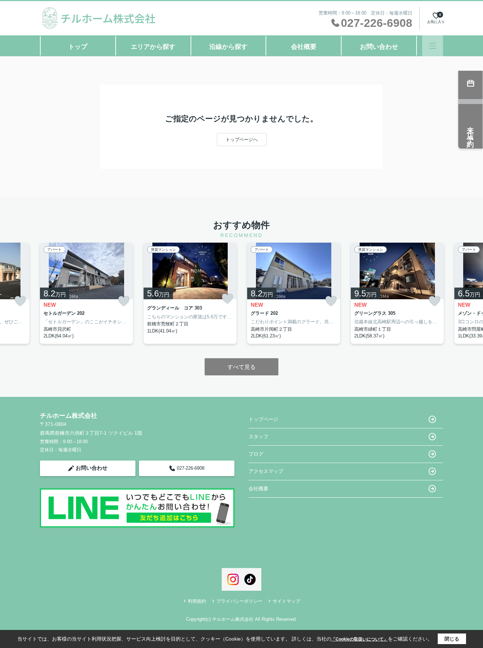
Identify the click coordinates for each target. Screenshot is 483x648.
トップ (77, 46)
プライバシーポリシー (239, 601)
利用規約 (197, 601)
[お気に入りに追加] (20, 301)
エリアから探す (153, 46)
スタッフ (258, 436)
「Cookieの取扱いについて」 (359, 639)
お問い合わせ (379, 46)
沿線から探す (228, 46)
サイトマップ (286, 601)
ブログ (256, 454)
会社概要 (303, 46)
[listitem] (86, 293)
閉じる (451, 639)
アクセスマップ (266, 471)
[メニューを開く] (433, 46)
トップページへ (242, 139)
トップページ (263, 419)
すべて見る (241, 367)
